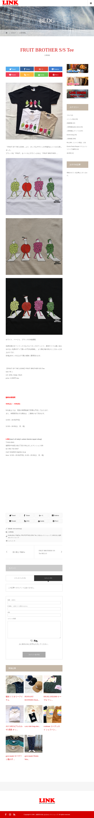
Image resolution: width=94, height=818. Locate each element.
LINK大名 (55, 535)
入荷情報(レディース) (73, 131)
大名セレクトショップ (44, 535)
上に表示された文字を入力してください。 (34, 644)
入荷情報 (47, 55)
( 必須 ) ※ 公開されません (18, 606)
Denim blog (70, 135)
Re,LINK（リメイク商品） (75, 142)
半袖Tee (17, 535)
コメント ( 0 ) (48, 578)
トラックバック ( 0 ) (20, 578)
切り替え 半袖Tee (19, 552)
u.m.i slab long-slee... (32, 726)
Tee (35, 535)
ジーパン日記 (71, 119)
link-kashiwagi (17, 529)
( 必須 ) (11, 600)
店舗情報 (69, 123)
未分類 (69, 153)
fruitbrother (11, 535)
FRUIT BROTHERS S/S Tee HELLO (47, 552)
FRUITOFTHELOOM (27, 535)
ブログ (69, 115)
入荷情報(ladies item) (73, 127)
